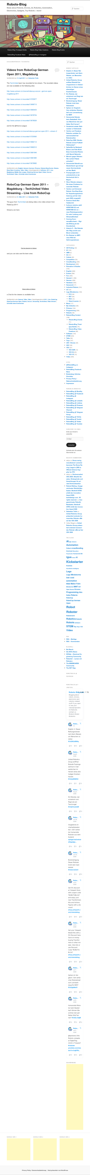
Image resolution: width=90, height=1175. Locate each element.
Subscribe (71, 445)
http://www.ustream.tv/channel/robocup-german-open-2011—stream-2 (32, 131)
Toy (75, 626)
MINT (76, 586)
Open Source (70, 589)
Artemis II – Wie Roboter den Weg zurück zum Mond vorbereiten (74, 230)
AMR (67, 252)
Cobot (68, 548)
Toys (67, 340)
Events (68, 273)
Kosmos (69, 566)
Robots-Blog (16, 4)
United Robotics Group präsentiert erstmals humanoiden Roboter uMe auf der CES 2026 (74, 527)
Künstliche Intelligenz (72, 568)
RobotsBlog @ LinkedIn (74, 401)
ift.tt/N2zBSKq (73, 741)
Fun (67, 276)
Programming (71, 310)
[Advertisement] (74, 1097)
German (31, 168)
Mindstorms (69, 587)
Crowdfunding (71, 262)
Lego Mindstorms (72, 292)
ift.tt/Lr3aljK (76, 1018)
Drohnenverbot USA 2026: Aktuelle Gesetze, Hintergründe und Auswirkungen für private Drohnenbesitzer (74, 479)
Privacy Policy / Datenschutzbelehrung (34, 1170)
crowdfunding (77, 548)
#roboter (71, 1045)
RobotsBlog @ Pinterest (74, 405)
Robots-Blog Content (73, 315)
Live (51, 170)
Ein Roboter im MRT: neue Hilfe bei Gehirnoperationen (73, 237)
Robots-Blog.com (76, 692)
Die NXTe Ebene (71, 652)
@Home (43, 170)
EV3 (70, 294)
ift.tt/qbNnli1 (72, 987)
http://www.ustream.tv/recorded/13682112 (22, 142)
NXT (70, 296)
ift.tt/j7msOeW (73, 807)
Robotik (79, 619)
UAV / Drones (70, 343)
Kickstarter (74, 561)
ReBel (68, 595)
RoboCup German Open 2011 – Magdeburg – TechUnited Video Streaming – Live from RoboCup (28, 188)
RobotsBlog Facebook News (16, 55)
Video (26, 170)
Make (68, 583)
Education (76, 551)
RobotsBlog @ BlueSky (74, 391)
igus (69, 557)
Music (68, 303)
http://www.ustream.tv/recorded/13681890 (22, 158)
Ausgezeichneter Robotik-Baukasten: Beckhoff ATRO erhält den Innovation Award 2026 (74, 504)
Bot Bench (69, 649)
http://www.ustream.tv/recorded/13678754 (22, 115)
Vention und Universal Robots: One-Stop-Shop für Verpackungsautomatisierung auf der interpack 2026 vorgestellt (74, 193)
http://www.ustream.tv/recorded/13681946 (22, 152)
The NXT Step (71, 668)
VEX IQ (71, 352)
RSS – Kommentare (73, 641)
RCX (70, 299)
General (25, 168)
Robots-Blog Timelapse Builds (17, 50)
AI (67, 250)
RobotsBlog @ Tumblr (73, 419)
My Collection (71, 306)
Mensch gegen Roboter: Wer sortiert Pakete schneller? (74, 158)
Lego (68, 571)
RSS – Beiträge (71, 639)
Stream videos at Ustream (28, 289)
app (70, 542)
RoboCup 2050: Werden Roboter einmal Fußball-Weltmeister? (74, 142)
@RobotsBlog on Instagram (37, 55)
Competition (70, 259)
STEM (68, 336)
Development (70, 264)
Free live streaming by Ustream (29, 248)
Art (67, 255)
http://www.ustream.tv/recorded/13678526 (22, 120)
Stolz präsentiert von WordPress (58, 1170)
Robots (24, 301)
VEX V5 (71, 354)
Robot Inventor (74, 301)
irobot (74, 557)
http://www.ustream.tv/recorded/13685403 (22, 110)
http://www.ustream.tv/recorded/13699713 (22, 104)
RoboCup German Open (34, 172)
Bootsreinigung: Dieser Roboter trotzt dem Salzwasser (74, 103)
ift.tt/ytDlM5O (73, 779)
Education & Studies (73, 266)
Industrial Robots (72, 287)
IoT (67, 290)
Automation (72, 544)
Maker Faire (75, 583)
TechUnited (14, 83)
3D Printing (70, 248)
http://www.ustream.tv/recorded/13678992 (22, 163)
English (20, 168)
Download (69, 551)
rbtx (80, 592)
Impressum (70, 383)
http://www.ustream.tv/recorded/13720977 (22, 99)
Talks (22, 170)
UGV (67, 345)
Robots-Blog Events (58, 50)
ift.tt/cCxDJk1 (73, 870)
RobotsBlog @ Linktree (74, 403)
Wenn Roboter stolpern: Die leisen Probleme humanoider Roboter (74, 184)
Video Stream (51, 301)
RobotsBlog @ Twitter (73, 421)
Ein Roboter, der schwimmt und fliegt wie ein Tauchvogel (74, 96)
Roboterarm (70, 616)
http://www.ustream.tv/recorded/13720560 (22, 136)
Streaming (36, 301)
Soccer (49, 172)
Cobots (68, 257)
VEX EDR (72, 350)
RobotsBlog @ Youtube (74, 424)
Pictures (37, 168)
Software (69, 334)
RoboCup (54, 299)
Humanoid (69, 285)
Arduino (74, 542)
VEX (67, 347)
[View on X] (80, 724)
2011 (48, 170)
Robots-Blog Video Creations (39, 50)
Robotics (71, 618)
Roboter (71, 612)
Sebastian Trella (33, 78)
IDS (81, 554)
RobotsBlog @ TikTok (73, 417)
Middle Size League (20, 172)
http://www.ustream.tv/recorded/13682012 (22, 147)
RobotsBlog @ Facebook (74, 394)
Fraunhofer (69, 554)
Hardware (69, 283)
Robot (44, 172)
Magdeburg (10, 172)
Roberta (69, 313)
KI (77, 557)
